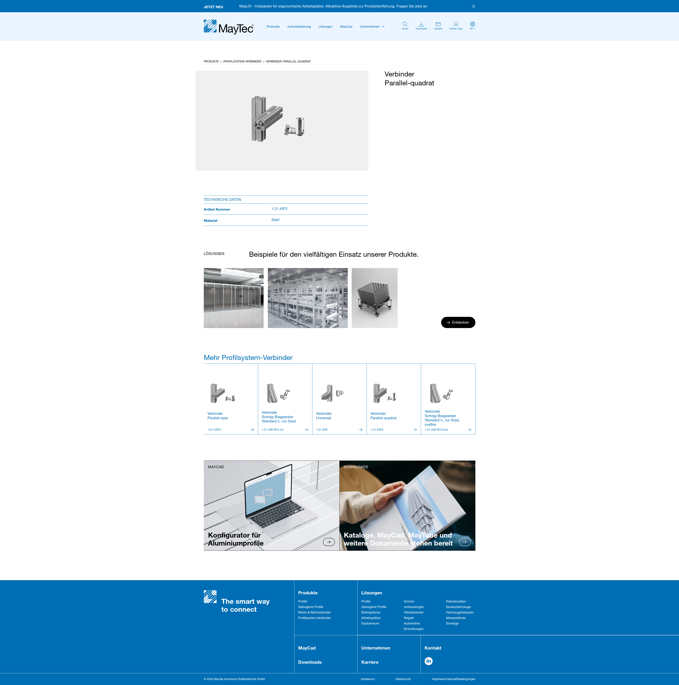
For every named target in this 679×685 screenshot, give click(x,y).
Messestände (456, 618)
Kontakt (433, 647)
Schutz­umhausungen (414, 604)
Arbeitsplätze (371, 618)
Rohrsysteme (370, 612)
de (471, 29)
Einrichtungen (414, 629)
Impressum (368, 679)
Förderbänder (414, 612)
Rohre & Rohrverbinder (314, 612)
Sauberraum (370, 623)
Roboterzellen (456, 601)
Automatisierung (299, 27)
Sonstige (452, 623)
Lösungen (325, 27)
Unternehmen (370, 27)
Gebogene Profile (310, 607)
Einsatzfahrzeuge (458, 607)
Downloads (310, 662)
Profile (302, 601)
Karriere (369, 662)
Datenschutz (403, 679)
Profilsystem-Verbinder (242, 61)
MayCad (346, 27)
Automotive (412, 623)
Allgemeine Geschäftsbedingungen (453, 679)
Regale (409, 618)
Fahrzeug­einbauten (460, 612)
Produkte (273, 27)
